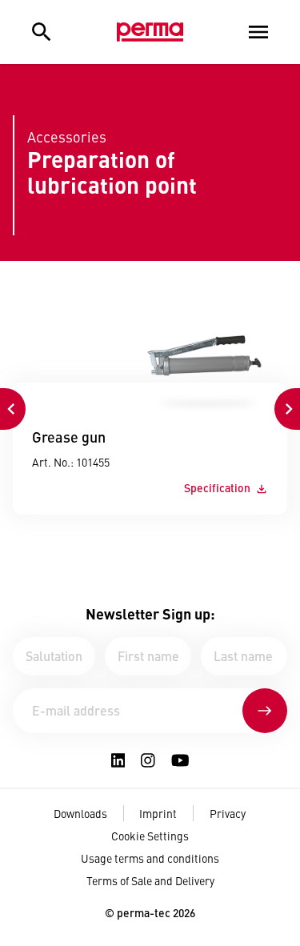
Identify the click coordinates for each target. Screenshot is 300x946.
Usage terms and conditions (150, 858)
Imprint (158, 813)
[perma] (149, 32)
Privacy (228, 813)
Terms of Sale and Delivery (150, 880)
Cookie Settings (150, 836)
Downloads (80, 813)
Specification (217, 487)
